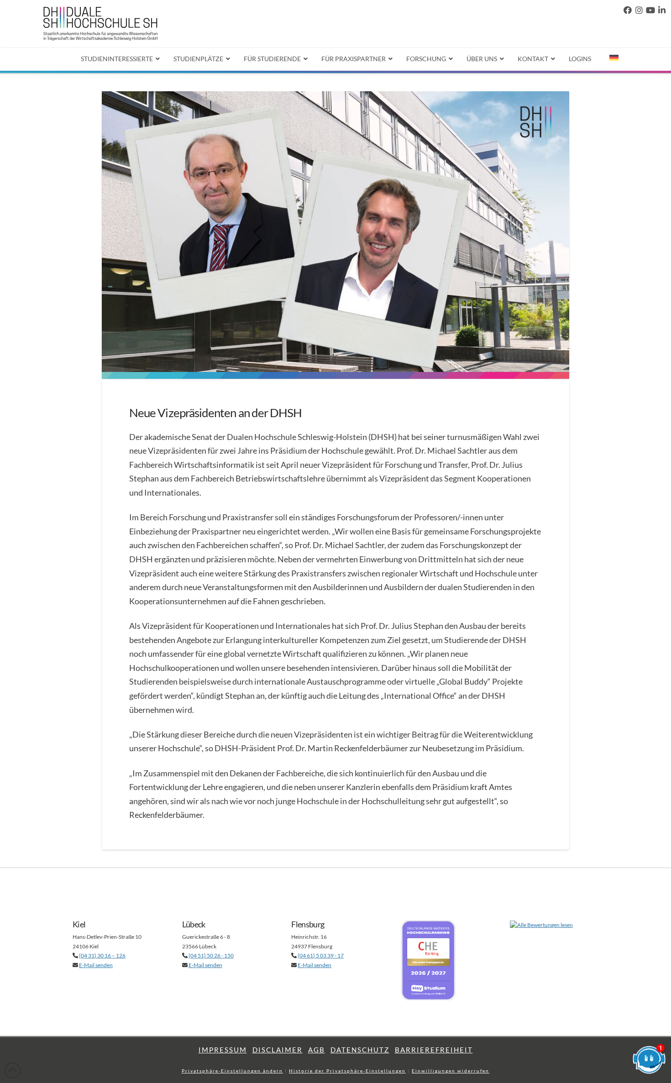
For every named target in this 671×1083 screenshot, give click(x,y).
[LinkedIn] (662, 10)
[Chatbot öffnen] (649, 1061)
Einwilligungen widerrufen (450, 1070)
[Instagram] (639, 10)
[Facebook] (628, 10)
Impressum (223, 1050)
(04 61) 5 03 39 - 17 (321, 955)
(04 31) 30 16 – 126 (102, 955)
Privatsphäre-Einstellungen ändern (232, 1070)
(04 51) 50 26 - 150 (211, 955)
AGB (316, 1050)
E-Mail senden (96, 965)
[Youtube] (650, 10)
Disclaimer (277, 1050)
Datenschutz (359, 1050)
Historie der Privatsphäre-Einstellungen (347, 1070)
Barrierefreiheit (434, 1050)
